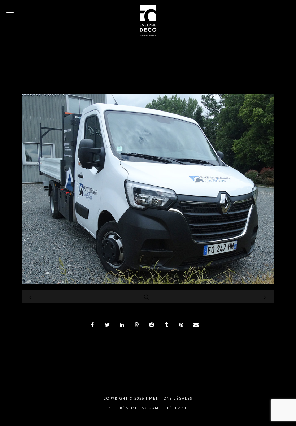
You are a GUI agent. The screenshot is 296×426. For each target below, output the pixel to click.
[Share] (93, 325)
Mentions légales (170, 398)
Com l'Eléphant (168, 408)
